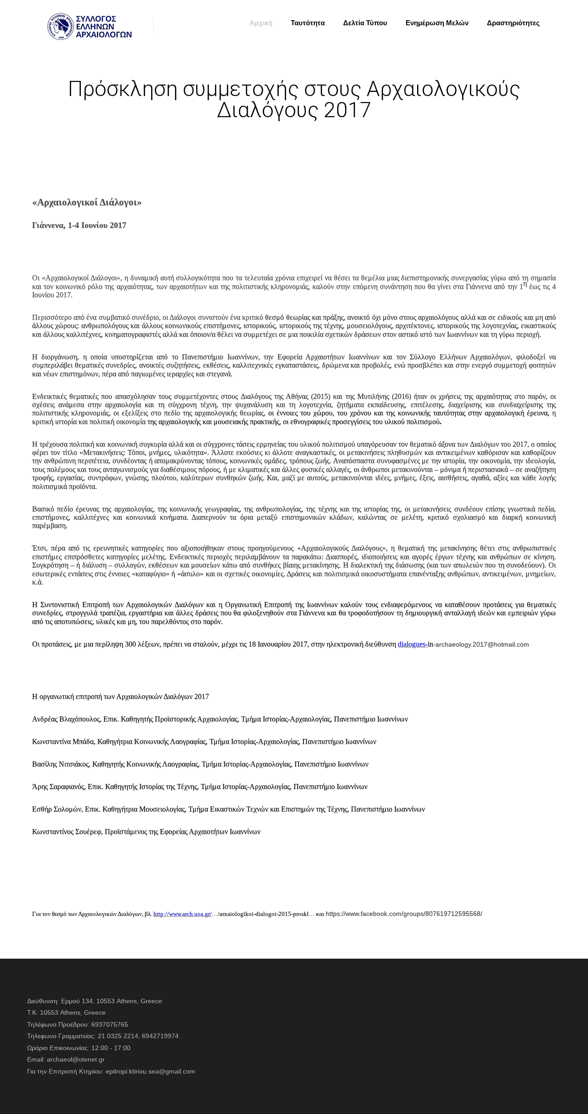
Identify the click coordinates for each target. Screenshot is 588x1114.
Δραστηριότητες (513, 23)
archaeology (453, 644)
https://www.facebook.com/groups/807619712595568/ (404, 913)
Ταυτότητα (308, 23)
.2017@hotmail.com (500, 644)
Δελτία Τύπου (365, 23)
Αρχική (260, 23)
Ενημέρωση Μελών (437, 23)
